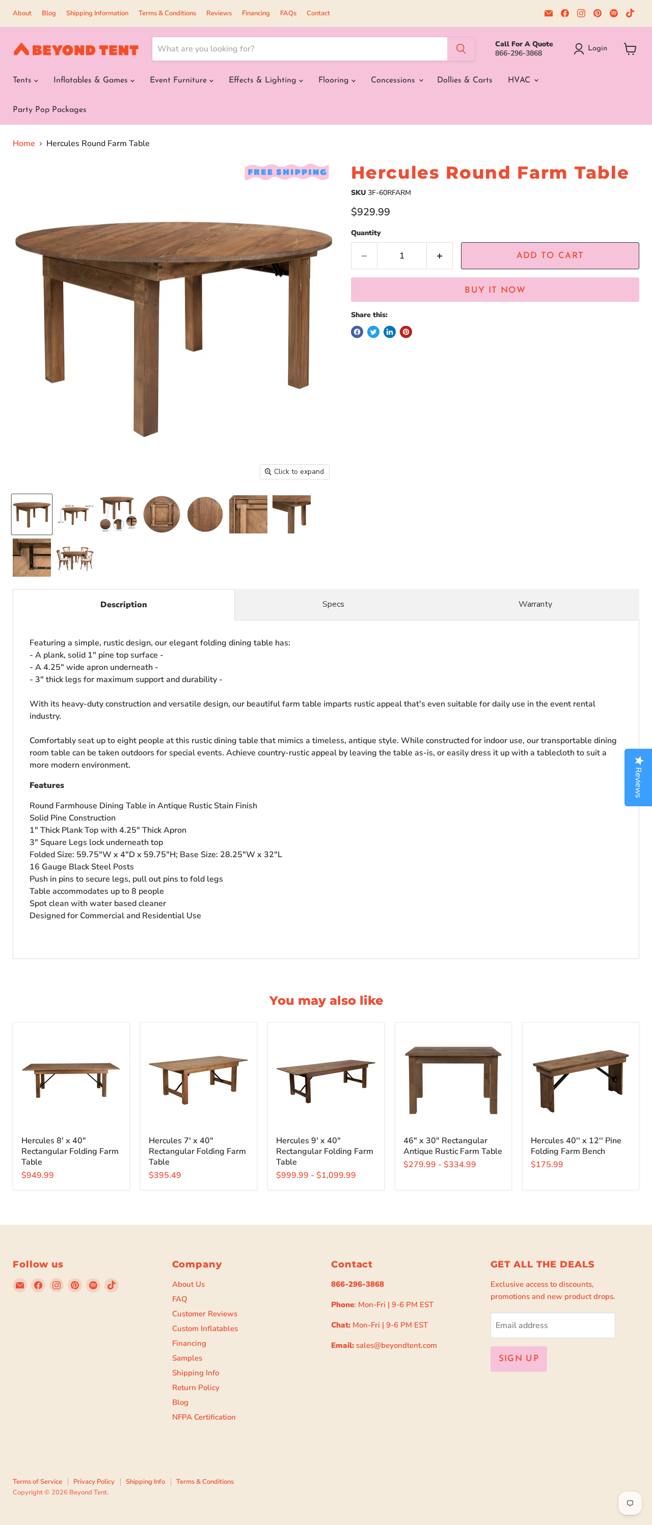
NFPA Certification (204, 1417)
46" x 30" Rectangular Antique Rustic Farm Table (452, 1146)
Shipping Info (195, 1373)
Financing (256, 13)
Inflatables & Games (91, 80)
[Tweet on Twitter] (373, 332)
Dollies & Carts (465, 80)
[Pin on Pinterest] (406, 332)
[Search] (461, 49)
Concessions (394, 80)
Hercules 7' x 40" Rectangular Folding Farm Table (197, 1151)
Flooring (334, 80)
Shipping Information (97, 13)
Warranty (535, 604)
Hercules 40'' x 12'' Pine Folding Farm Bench (576, 1146)
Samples (187, 1358)
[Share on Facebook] (357, 332)
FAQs (288, 13)
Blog (49, 13)
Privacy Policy (94, 1481)
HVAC (520, 80)
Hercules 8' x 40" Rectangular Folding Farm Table (70, 1151)
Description (123, 604)
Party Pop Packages (50, 110)
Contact (318, 13)
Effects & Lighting (264, 80)
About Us (188, 1284)
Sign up (519, 1358)
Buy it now (495, 290)
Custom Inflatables (205, 1328)
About (22, 13)
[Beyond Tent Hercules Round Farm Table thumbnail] (32, 514)
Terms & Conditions (167, 13)
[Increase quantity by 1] (440, 256)
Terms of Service (37, 1481)
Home (24, 143)
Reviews (219, 13)
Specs (333, 604)
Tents (23, 80)
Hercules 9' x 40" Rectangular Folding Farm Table (324, 1151)
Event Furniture (179, 80)
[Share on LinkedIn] (390, 332)
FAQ (179, 1299)
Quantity (366, 233)
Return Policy (196, 1387)
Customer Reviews (204, 1314)
